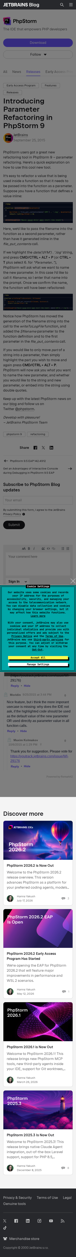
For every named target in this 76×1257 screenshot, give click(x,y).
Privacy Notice (21, 636)
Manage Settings (38, 664)
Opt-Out (37, 649)
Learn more (38, 616)
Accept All (38, 657)
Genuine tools (14, 1204)
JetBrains (35, 1247)
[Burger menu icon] (71, 5)
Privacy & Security (17, 1198)
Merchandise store (23, 1239)
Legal (67, 1198)
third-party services (48, 639)
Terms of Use (54, 636)
